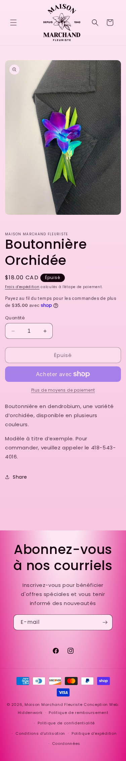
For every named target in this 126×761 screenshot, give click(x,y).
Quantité (15, 318)
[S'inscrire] (104, 622)
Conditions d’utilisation (40, 733)
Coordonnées (66, 743)
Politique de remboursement (78, 712)
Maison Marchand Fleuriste (54, 704)
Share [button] (20, 477)
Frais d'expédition (22, 286)
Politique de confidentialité (66, 723)
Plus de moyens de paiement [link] (63, 390)
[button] (13, 22)
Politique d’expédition (94, 733)
